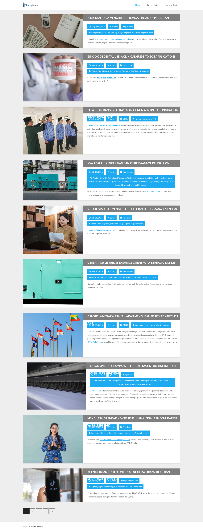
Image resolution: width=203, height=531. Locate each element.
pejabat (115, 433)
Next (52, 511)
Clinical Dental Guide (100, 71)
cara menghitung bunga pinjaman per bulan (112, 39)
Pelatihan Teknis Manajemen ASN (101, 230)
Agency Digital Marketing (102, 486)
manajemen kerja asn (100, 224)
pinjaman (129, 26)
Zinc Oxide (127, 65)
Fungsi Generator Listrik (101, 277)
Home (137, 5)
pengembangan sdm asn (132, 224)
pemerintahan (125, 433)
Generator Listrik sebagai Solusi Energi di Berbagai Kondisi (131, 262)
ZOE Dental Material (140, 71)
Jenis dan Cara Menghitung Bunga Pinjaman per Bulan (128, 17)
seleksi (145, 433)
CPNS (125, 119)
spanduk (129, 375)
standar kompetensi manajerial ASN (115, 439)
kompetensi (96, 433)
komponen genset (155, 191)
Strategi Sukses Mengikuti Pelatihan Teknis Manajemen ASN (132, 209)
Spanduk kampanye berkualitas (137, 384)
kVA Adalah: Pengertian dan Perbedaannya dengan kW (128, 163)
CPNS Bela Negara (95, 342)
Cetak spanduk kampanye (151, 380)
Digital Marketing (130, 481)
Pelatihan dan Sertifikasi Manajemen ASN (105, 125)
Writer (115, 26)
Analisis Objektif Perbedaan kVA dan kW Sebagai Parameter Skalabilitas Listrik (126, 178)
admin (112, 65)
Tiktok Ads (137, 486)
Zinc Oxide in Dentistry (120, 71)
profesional (137, 433)
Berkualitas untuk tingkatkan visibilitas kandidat (118, 380)
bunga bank (96, 32)
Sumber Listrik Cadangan (145, 277)
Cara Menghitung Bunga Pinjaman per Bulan (121, 32)
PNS (154, 119)
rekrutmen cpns (162, 325)
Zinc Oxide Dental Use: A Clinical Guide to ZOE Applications (131, 56)
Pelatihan (127, 218)
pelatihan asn (146, 119)
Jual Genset (128, 172)
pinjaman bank (147, 32)
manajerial (106, 433)
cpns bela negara (147, 325)
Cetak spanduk (96, 391)
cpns (137, 119)
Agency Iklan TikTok (123, 486)
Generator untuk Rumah (123, 277)
